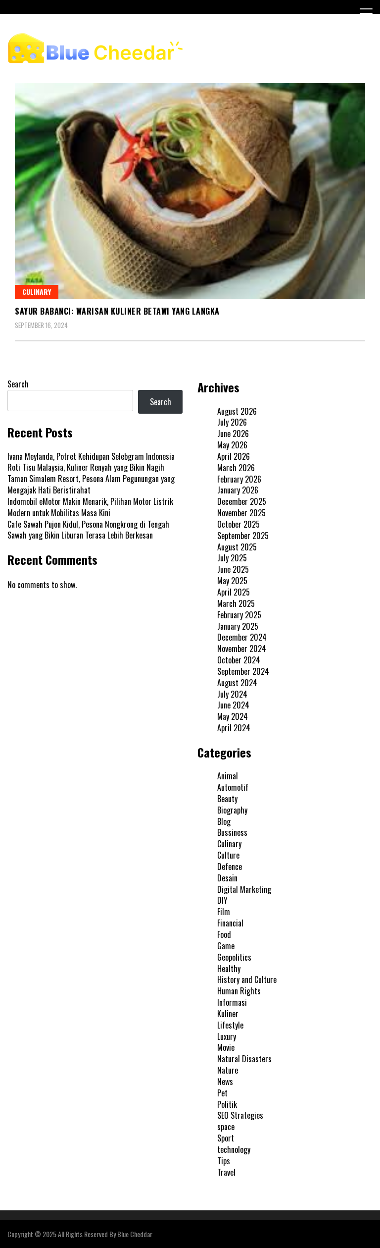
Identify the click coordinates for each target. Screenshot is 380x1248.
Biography (232, 810)
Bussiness (232, 832)
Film (223, 912)
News (225, 1081)
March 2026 (236, 468)
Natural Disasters (244, 1059)
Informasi (232, 1002)
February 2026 (239, 479)
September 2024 (243, 671)
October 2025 (238, 524)
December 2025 (241, 501)
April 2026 (233, 456)
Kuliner (227, 1014)
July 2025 (232, 558)
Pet (222, 1093)
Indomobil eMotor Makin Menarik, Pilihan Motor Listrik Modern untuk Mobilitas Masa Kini (90, 507)
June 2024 (233, 705)
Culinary (36, 291)
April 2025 (233, 592)
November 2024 (241, 648)
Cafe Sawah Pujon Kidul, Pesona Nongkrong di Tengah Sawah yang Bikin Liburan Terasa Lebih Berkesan (88, 530)
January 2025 (237, 626)
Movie (226, 1047)
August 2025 (237, 547)
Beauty (227, 799)
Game (226, 946)
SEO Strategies (240, 1115)
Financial (230, 923)
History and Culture (247, 979)
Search (18, 384)
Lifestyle (230, 1025)
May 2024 (232, 716)
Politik (227, 1104)
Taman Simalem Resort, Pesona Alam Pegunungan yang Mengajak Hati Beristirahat (91, 484)
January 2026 (237, 490)
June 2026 (233, 433)
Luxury (226, 1036)
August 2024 (237, 683)
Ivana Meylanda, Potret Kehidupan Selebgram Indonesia (91, 456)
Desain (227, 878)
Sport (225, 1138)
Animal (227, 776)
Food (224, 934)
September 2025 (243, 536)
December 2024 (242, 637)
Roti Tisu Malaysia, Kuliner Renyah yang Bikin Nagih (85, 467)
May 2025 (232, 581)
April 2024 (233, 728)
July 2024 (232, 694)
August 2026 (237, 411)
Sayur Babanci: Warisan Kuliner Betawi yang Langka (117, 311)
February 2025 (239, 615)
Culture (228, 855)
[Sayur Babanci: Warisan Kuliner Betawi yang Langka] (190, 191)
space (226, 1127)
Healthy (228, 969)
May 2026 (232, 445)
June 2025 (233, 569)
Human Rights (239, 991)
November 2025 (241, 513)
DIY (222, 900)
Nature (227, 1070)
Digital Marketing (244, 889)
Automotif (232, 787)
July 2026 (232, 422)
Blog (224, 821)
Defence (229, 866)
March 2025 (236, 603)
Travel (226, 1172)
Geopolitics (234, 957)
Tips (223, 1161)
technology (233, 1149)
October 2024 (238, 660)
